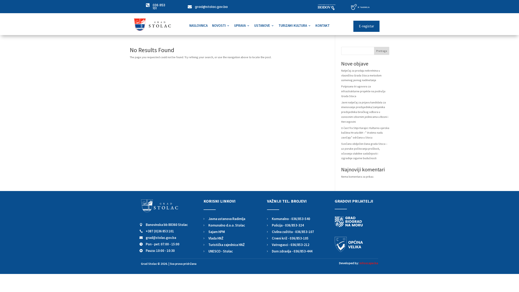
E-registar (366, 26)
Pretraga (381, 51)
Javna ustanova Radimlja (226, 219)
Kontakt (322, 26)
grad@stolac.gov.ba (161, 237)
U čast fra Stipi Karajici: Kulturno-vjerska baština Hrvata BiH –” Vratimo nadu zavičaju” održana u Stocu (365, 133)
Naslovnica (198, 26)
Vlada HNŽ (215, 238)
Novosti (219, 26)
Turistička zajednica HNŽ (226, 245)
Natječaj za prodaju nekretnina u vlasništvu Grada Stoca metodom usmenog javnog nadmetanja (361, 75)
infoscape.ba (368, 263)
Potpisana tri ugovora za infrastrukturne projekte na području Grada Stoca (363, 91)
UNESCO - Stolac (220, 251)
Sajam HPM (216, 232)
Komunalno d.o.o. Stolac (226, 225)
